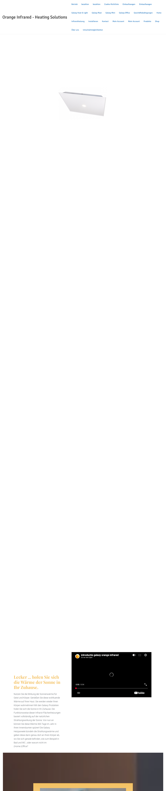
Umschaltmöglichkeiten (93, 30)
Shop (157, 21)
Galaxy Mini (110, 13)
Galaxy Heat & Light (79, 13)
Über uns (75, 30)
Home (159, 13)
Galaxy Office (124, 13)
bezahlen (85, 4)
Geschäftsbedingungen (143, 13)
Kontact (105, 21)
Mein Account (118, 21)
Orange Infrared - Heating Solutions (34, 17)
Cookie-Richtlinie (111, 4)
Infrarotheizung (77, 21)
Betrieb (74, 4)
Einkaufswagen (129, 4)
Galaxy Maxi (97, 13)
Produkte (147, 21)
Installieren (93, 21)
